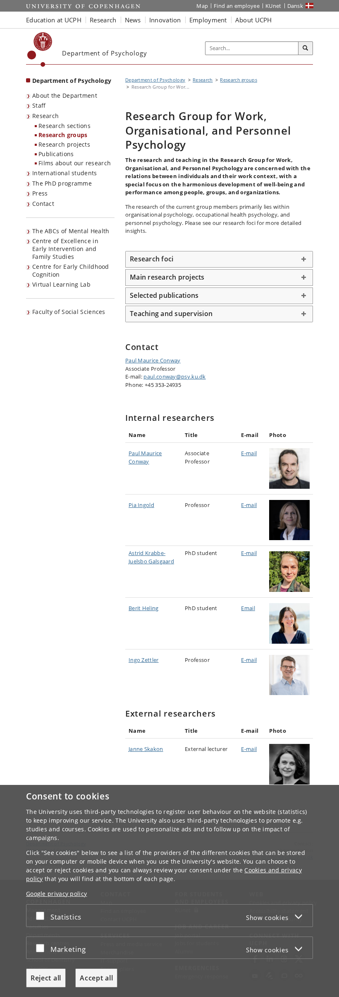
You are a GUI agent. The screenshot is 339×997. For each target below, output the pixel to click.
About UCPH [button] (253, 20)
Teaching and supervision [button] (171, 313)
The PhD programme (62, 183)
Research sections (64, 126)
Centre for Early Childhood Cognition (70, 270)
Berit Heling (144, 608)
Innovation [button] (165, 20)
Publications (56, 154)
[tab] (219, 259)
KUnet (273, 6)
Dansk (295, 6)
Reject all (46, 978)
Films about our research (74, 163)
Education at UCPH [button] (53, 20)
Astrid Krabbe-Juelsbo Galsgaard (151, 557)
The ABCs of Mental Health (71, 231)
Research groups (63, 135)
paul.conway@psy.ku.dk (174, 376)
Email (248, 608)
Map (202, 6)
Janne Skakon (146, 749)
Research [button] (103, 20)
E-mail (249, 453)
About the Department (64, 95)
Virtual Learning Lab (61, 284)
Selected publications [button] (164, 295)
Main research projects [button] (167, 277)
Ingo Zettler (144, 660)
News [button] (133, 20)
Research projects (64, 144)
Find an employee (237, 6)
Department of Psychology (71, 80)
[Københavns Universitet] (40, 49)
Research (45, 116)
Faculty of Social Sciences (68, 312)
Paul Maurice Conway (153, 360)
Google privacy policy (56, 894)
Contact (43, 204)
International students (64, 173)
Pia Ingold (141, 505)
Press (40, 193)
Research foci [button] (151, 258)
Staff (39, 105)
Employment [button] (208, 20)
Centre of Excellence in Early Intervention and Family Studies (65, 248)
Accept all (96, 978)
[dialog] (169, 891)
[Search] (305, 48)
